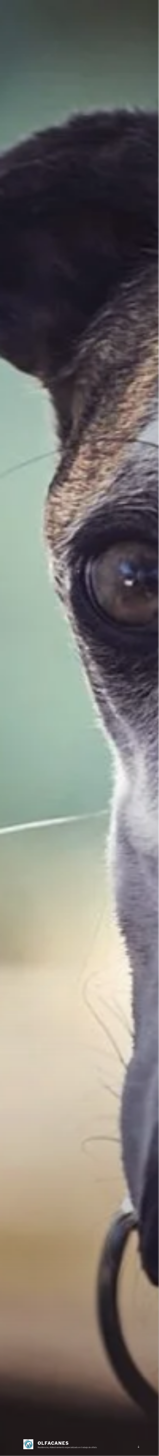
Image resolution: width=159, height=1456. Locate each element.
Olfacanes (53, 1443)
